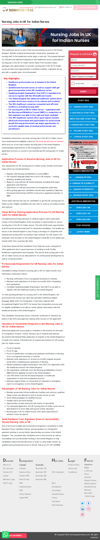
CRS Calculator (58, 472)
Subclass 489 (83, 219)
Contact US (7, 472)
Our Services (8, 468)
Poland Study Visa (83, 131)
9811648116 (67, 7)
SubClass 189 (83, 207)
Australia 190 (41, 468)
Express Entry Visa (83, 195)
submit (83, 92)
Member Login (9, 479)
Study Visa (83, 100)
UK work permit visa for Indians (49, 141)
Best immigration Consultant (57, 487)
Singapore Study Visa (83, 125)
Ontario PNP (24, 476)
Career (6, 476)
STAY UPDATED (83, 225)
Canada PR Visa (83, 177)
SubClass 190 (83, 213)
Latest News (83, 232)
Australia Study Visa (83, 113)
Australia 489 (41, 479)
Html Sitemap (57, 505)
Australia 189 (41, 472)
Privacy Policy (73, 465)
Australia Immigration (83, 201)
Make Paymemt (14, 536)
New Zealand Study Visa (83, 119)
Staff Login (7, 483)
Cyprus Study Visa (83, 137)
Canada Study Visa (83, 107)
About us (7, 465)
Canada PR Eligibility (83, 183)
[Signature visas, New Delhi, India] (33, 9)
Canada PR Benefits (83, 189)
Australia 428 (41, 476)
